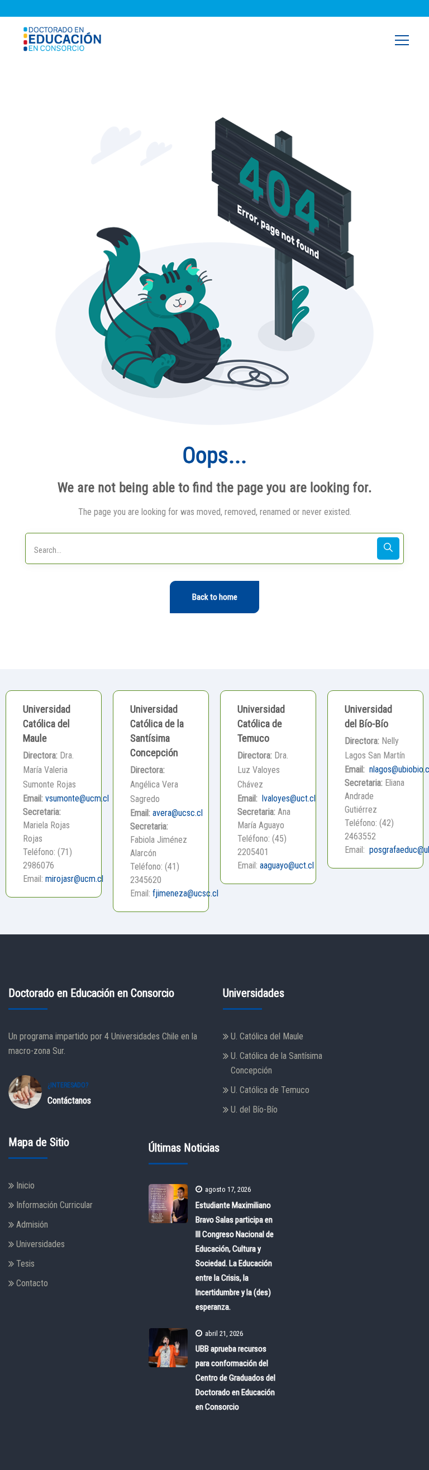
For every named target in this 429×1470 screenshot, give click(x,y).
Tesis (25, 1263)
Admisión (32, 1224)
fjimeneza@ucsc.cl (185, 893)
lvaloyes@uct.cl (288, 798)
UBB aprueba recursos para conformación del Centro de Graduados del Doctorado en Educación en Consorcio (235, 1378)
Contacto (32, 1283)
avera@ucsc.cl (177, 813)
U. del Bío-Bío (254, 1109)
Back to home (214, 597)
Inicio (25, 1185)
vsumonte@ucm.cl (77, 798)
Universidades (40, 1244)
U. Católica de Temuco (270, 1090)
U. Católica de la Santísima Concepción (276, 1063)
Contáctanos (69, 1100)
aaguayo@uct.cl (287, 865)
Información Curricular (54, 1205)
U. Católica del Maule (267, 1036)
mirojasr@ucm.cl (74, 879)
